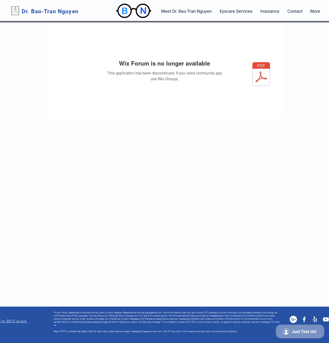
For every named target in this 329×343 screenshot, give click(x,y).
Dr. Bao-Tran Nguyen (51, 11)
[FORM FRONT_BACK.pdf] (261, 75)
